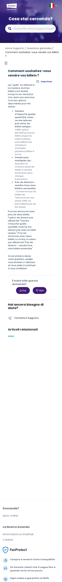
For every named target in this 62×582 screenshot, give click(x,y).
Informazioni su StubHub (18, 534)
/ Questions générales (38, 48)
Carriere (8, 539)
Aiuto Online (10, 515)
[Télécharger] (24, 296)
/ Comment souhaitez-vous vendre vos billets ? (32, 52)
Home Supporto (14, 48)
